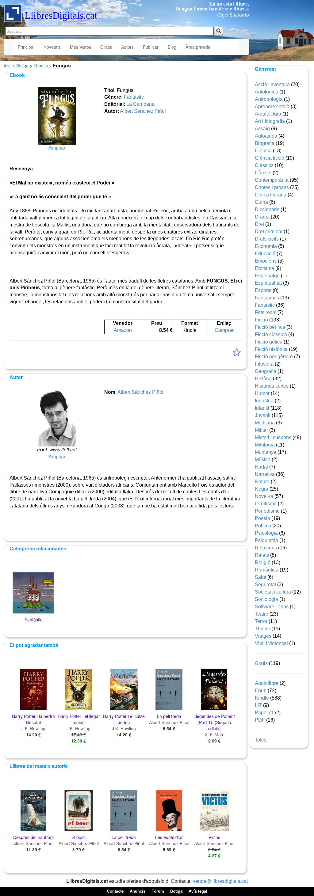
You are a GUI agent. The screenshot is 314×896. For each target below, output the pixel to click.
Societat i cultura (273, 591)
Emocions (266, 261)
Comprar (224, 330)
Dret (259, 224)
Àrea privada (198, 47)
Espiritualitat (268, 283)
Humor (262, 393)
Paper (261, 712)
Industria (264, 400)
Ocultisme (266, 503)
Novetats (52, 47)
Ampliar (56, 147)
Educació (265, 253)
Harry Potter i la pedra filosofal (33, 719)
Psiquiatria (266, 540)
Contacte (115, 891)
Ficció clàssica (271, 334)
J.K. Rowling (33, 728)
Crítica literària (270, 194)
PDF (260, 720)
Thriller (262, 628)
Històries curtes (272, 386)
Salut (260, 577)
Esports (263, 290)
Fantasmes (267, 297)
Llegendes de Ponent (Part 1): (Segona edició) (214, 722)
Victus (214, 837)
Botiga (22, 66)
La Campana (140, 104)
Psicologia (266, 533)
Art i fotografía (270, 121)
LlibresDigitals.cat (61, 15)
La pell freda (169, 716)
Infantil (262, 408)
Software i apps (272, 606)
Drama (262, 216)
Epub (260, 690)
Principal (26, 47)
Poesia (262, 518)
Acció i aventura (272, 84)
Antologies (266, 91)
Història (263, 378)
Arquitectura (268, 113)
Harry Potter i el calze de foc (124, 719)
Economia (266, 246)
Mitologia (265, 444)
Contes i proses (272, 187)
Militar (261, 430)
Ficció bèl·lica (270, 327)
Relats (262, 555)
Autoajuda (266, 136)
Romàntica (266, 569)
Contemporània (272, 180)
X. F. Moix (214, 734)
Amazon (123, 330)
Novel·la (264, 496)
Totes (260, 739)
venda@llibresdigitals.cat (220, 880)
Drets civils (267, 238)
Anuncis (137, 891)
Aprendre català (272, 106)
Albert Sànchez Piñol (143, 111)
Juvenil (262, 415)
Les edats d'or (169, 837)
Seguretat (265, 584)
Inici (7, 66)
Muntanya (265, 452)
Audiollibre (266, 683)
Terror (261, 621)
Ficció (261, 319)
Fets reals (265, 312)
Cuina (261, 202)
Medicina (265, 422)
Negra (261, 489)
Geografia (265, 371)
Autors (127, 47)
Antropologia (269, 99)
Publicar (151, 47)
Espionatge (267, 275)
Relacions (266, 547)
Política (263, 525)
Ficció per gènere (274, 356)
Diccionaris (267, 209)
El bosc (78, 837)
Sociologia (266, 599)
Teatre (261, 614)
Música (262, 459)
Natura (262, 481)
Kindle (262, 697)
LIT (258, 705)
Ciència (263, 150)
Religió (262, 562)
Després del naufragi (33, 837)
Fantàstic (134, 97)
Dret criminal (268, 231)
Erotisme (264, 268)
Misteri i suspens (273, 437)
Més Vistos (80, 47)
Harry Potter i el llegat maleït (79, 719)
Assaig (262, 128)
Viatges (263, 636)
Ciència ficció (269, 158)
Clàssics (264, 165)
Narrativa (265, 474)
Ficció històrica (271, 349)
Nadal (261, 466)
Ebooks (40, 66)
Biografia (264, 143)
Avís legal (198, 891)
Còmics (263, 172)
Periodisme (267, 511)
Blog (172, 47)
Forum (157, 891)
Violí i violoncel (271, 643)
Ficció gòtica (268, 341)
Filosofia (264, 363)
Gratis (106, 47)
